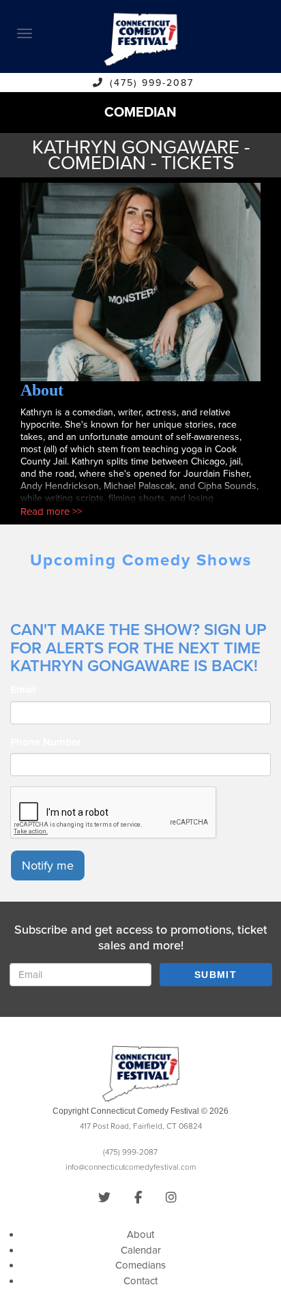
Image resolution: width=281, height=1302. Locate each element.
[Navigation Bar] (24, 33)
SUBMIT (215, 974)
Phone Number (45, 742)
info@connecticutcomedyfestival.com (130, 1167)
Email (23, 689)
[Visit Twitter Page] (104, 1197)
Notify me (48, 865)
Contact (140, 1281)
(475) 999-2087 (152, 83)
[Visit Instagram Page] (171, 1197)
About (140, 1234)
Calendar (141, 1250)
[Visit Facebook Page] (138, 1197)
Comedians (140, 1265)
